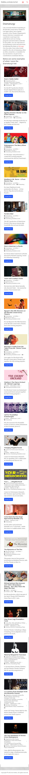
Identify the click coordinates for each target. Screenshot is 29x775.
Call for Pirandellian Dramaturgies (11, 415)
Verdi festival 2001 (9, 702)
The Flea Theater (10, 551)
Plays (23, 627)
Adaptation (9, 656)
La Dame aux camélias (10, 699)
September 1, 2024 (10, 184)
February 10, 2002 (16, 662)
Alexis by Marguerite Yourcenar (15, 655)
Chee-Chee (11, 623)
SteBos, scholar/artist (9, 2)
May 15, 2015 (15, 520)
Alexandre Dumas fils (18, 695)
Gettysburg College (20, 623)
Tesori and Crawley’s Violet (13, 278)
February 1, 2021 (16, 418)
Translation (7, 742)
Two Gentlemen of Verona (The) (12, 743)
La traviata (20, 699)
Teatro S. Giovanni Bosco (10, 659)
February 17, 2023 (9, 317)
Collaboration (18, 485)
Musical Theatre (8, 706)
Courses (8, 627)
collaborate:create (9, 485)
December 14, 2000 (17, 744)
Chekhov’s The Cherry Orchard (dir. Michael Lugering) (14, 383)
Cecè (7, 623)
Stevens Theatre (14, 624)
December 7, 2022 (10, 353)
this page (21, 46)
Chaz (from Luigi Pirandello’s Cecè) (14, 620)
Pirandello (7, 624)
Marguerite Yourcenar (14, 658)
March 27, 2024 (9, 217)
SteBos (7, 83)
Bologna (14, 656)
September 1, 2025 (17, 83)
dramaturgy (8, 486)
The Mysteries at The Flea (13, 549)
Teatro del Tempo (13, 701)
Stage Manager (8, 555)
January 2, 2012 (16, 625)
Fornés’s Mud (8, 214)
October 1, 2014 (9, 591)
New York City (15, 486)
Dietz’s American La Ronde (13, 246)
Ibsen (13, 81)
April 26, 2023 (9, 282)
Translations (20, 706)
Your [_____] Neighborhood (13, 482)
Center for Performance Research (15, 449)
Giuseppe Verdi (8, 698)
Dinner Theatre (8, 696)
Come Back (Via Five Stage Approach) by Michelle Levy (13, 517)
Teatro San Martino (9, 661)
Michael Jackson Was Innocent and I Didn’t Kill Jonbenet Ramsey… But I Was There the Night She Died (14, 585)
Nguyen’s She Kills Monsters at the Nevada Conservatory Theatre (15, 312)
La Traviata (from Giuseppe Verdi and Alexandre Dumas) (15, 692)
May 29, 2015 (15, 452)
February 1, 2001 (16, 703)
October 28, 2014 (9, 553)
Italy (14, 698)
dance (5, 451)
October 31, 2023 (9, 249)
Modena (23, 658)
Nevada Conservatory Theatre (12, 82)
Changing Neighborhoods (13, 448)
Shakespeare (7, 740)
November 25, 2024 (10, 150)
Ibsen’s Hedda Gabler (11, 79)
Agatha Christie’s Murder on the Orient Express (15, 113)
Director (8, 454)
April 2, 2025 (8, 117)
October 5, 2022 (16, 386)
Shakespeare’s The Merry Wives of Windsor (15, 146)
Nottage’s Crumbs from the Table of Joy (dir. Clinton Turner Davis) (15, 348)
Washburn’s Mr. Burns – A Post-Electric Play (15, 180)
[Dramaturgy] (14, 20)
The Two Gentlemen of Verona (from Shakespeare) (15, 736)
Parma (6, 701)
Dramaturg (9, 81)
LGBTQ (7, 590)
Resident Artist (16, 151)
